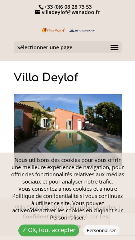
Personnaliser (101, 230)
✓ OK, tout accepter (49, 230)
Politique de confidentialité (45, 195)
